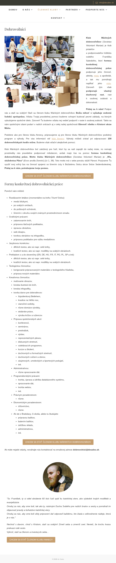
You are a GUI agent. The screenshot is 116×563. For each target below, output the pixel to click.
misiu (96, 75)
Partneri (72, 10)
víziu (108, 83)
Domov (13, 10)
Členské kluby (48, 10)
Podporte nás (95, 10)
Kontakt (56, 18)
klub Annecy (58, 138)
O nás (26, 10)
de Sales (61, 559)
